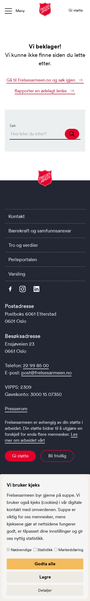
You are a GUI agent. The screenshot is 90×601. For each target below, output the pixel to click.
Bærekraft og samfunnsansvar (39, 231)
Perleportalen (22, 259)
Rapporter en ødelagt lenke (41, 91)
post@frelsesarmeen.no (46, 373)
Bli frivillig (57, 456)
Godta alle (45, 563)
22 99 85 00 (36, 365)
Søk (13, 125)
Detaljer (45, 590)
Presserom (16, 409)
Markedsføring (70, 549)
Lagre (45, 577)
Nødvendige (21, 549)
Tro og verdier (23, 245)
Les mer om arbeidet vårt (41, 437)
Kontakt (16, 216)
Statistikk (45, 549)
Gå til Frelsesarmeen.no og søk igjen (41, 80)
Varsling (16, 274)
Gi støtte (20, 456)
